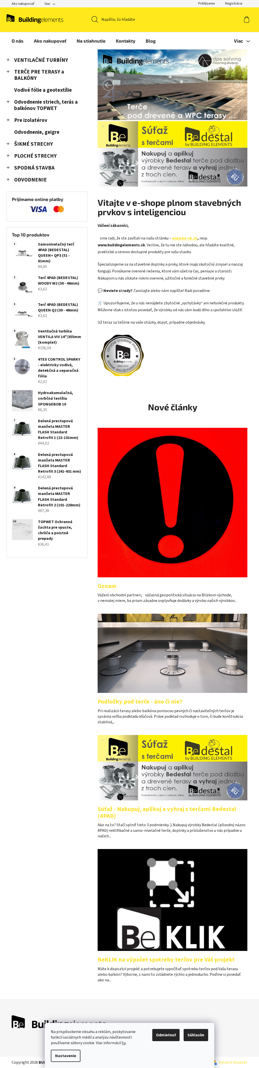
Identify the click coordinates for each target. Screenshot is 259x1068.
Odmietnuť (166, 1035)
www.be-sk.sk (185, 238)
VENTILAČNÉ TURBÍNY (41, 60)
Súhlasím (195, 1035)
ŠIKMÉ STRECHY (33, 144)
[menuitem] (18, 40)
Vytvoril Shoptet (233, 1062)
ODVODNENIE (30, 179)
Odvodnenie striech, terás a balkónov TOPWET (46, 105)
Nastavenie (65, 1056)
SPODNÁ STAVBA (34, 168)
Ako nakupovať (23, 3)
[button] (108, 85)
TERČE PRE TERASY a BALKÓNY (39, 75)
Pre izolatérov (30, 120)
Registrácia (233, 3)
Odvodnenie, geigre (36, 132)
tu (124, 1043)
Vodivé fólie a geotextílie (43, 90)
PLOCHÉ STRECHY (35, 156)
